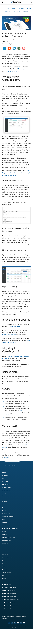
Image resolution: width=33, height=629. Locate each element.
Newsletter (4, 522)
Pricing (3, 478)
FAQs (3, 560)
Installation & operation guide (8, 537)
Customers (4, 510)
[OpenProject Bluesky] (24, 623)
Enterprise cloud (23, 69)
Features (21, 8)
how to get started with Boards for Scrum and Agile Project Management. (16, 173)
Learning (28, 8)
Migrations (8, 11)
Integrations (5, 481)
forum (21, 410)
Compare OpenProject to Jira (8, 590)
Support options (5, 484)
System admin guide (6, 540)
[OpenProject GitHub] (9, 623)
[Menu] (2, 2)
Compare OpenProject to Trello (9, 596)
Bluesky (6, 457)
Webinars (4, 578)
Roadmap (4, 531)
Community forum (6, 569)
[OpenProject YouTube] (18, 623)
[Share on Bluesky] (14, 48)
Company (14, 8)
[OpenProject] (3, 465)
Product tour (5, 475)
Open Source (17, 11)
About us (4, 504)
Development (5, 543)
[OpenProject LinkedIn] (15, 623)
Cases (7, 8)
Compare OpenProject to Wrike (9, 602)
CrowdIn (8, 414)
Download (4, 534)
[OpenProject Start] (16, 2)
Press (3, 519)
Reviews (4, 496)
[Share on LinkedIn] (4, 48)
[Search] (31, 2)
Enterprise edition (6, 490)
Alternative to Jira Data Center (9, 587)
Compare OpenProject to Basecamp (10, 605)
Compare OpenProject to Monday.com (10, 599)
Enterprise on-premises (12, 71)
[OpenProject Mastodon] (12, 623)
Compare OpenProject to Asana (9, 593)
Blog (6, 465)
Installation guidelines (9, 334)
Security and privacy (6, 493)
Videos (3, 566)
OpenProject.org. (15, 326)
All (3, 8)
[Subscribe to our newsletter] (18, 48)
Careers (4, 516)
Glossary (4, 563)
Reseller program (6, 513)
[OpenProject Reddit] (21, 623)
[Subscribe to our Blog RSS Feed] (23, 48)
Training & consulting (6, 572)
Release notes (5, 549)
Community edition (6, 487)
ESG (3, 507)
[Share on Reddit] (9, 48)
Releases (25, 11)
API (3, 546)
